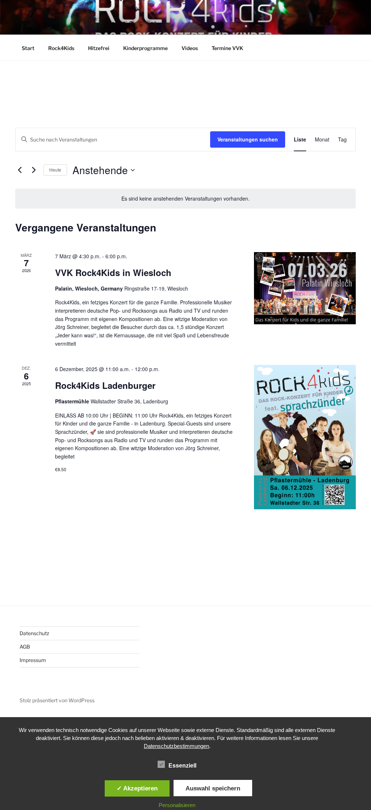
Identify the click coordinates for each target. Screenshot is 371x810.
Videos (190, 48)
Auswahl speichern (213, 788)
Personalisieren (177, 805)
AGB (25, 647)
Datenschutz (34, 633)
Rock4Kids (61, 48)
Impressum (33, 660)
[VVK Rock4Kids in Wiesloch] (305, 288)
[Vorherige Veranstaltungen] (19, 170)
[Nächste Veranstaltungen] (33, 170)
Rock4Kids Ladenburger (105, 385)
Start (28, 48)
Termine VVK (227, 48)
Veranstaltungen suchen (247, 139)
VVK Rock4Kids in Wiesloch (113, 272)
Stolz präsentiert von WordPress (57, 700)
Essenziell (182, 765)
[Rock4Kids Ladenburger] (305, 437)
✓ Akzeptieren (137, 788)
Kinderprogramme (145, 48)
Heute (55, 169)
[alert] (185, 199)
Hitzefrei (98, 48)
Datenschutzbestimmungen (176, 746)
